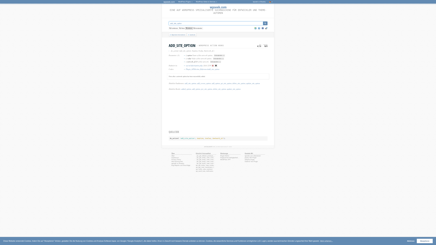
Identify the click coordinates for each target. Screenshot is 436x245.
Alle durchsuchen (177, 161)
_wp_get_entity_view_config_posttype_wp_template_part (205, 163)
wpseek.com (169, 1)
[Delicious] (266, 28)
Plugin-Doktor (224, 156)
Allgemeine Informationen (178, 35)
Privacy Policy (176, 160)
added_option (186, 89)
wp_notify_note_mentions (204, 169)
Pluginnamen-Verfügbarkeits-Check (230, 158)
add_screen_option (204, 83)
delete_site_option (238, 83)
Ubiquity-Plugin (250, 160)
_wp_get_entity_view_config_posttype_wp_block (205, 160)
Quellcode (192, 35)
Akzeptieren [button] (424, 241)
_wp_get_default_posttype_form (205, 156)
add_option (216, 83)
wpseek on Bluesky (259, 2)
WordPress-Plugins (184, 2)
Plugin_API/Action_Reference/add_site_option (202, 69)
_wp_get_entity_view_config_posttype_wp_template (205, 161)
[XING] (255, 28)
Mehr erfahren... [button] (326, 241)
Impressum (175, 158)
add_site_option (190, 83)
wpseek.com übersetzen (253, 156)
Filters (183, 28)
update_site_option (253, 83)
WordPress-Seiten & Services (206, 2)
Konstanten (198, 28)
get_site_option (226, 83)
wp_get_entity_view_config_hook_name (205, 165)
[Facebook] (263, 28)
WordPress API (225, 160)
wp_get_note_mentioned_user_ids (205, 167)
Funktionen (174, 28)
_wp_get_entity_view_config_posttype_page (205, 158)
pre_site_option (206, 89)
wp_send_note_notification (204, 171)
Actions (189, 28)
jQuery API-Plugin (250, 158)
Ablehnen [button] (411, 241)
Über (173, 156)
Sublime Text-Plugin (251, 161)
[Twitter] (259, 28)
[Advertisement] (218, 110)
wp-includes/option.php (194, 65)
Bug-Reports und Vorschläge (180, 165)
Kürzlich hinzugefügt (203, 153)
